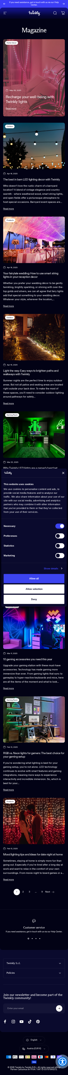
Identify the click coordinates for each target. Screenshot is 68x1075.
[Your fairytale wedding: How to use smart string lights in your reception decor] (34, 240)
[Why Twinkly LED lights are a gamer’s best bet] (34, 434)
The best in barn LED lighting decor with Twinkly (31, 179)
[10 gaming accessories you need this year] (34, 626)
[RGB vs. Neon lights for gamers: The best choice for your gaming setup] (34, 719)
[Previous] (4, 4)
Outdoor (10, 126)
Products (10, 220)
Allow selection (34, 589)
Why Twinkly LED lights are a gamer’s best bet (30, 468)
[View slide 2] (32, 938)
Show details (51, 568)
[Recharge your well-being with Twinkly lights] (34, 78)
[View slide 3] (36, 938)
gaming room (12, 415)
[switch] (59, 535)
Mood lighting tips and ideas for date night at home (33, 854)
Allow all (34, 578)
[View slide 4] (40, 938)
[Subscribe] (59, 1008)
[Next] (63, 4)
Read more (11, 108)
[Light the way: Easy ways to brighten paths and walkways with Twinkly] (34, 337)
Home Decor (11, 43)
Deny (34, 599)
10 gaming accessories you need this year (27, 659)
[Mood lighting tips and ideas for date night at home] (34, 821)
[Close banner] (63, 473)
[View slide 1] (28, 938)
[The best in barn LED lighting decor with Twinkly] (34, 146)
